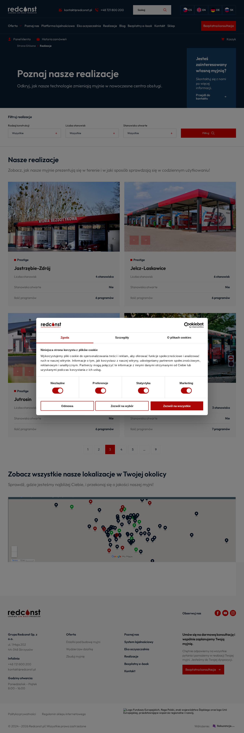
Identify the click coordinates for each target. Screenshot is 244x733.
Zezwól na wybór (122, 405)
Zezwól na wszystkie (177, 405)
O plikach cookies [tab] (179, 337)
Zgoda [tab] (65, 337)
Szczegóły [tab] (122, 337)
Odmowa (67, 405)
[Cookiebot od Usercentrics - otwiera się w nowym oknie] (187, 325)
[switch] (100, 391)
